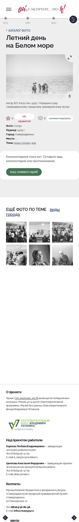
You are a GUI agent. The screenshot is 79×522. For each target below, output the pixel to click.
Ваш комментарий (24, 172)
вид (33, 142)
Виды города (22, 142)
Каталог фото (19, 30)
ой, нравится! (24, 117)
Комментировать (60, 118)
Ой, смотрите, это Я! (26, 398)
